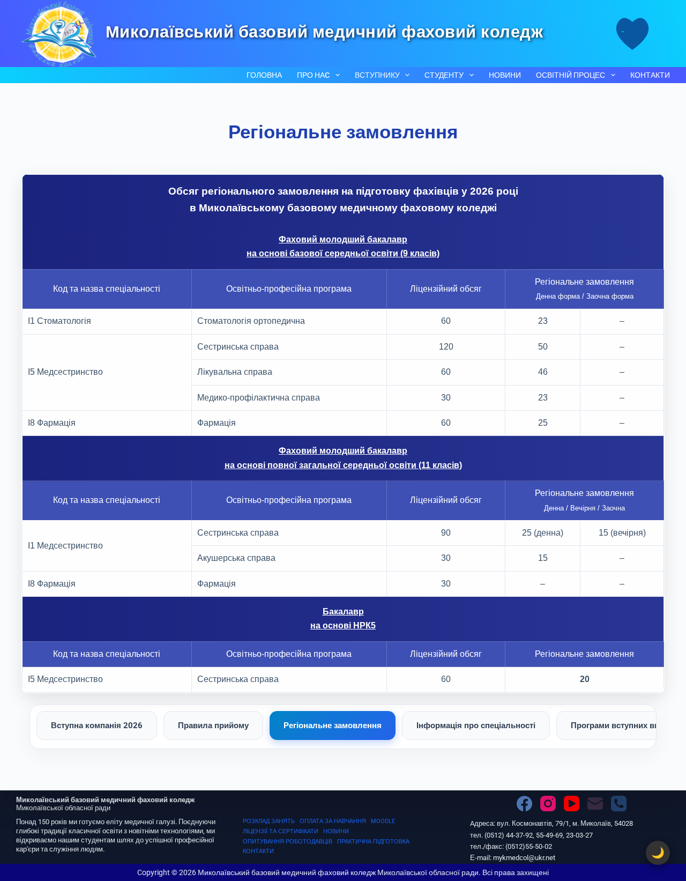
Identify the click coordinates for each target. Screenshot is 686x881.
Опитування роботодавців (287, 841)
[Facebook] (524, 803)
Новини (505, 75)
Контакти (650, 75)
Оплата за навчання (333, 821)
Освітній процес (570, 75)
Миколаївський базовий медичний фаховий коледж (324, 32)
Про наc (313, 75)
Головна (264, 75)
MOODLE (383, 821)
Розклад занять (269, 821)
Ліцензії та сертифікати (280, 831)
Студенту (444, 75)
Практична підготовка (373, 841)
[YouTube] (571, 803)
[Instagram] (548, 803)
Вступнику (377, 75)
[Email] (595, 803)
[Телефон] (619, 803)
